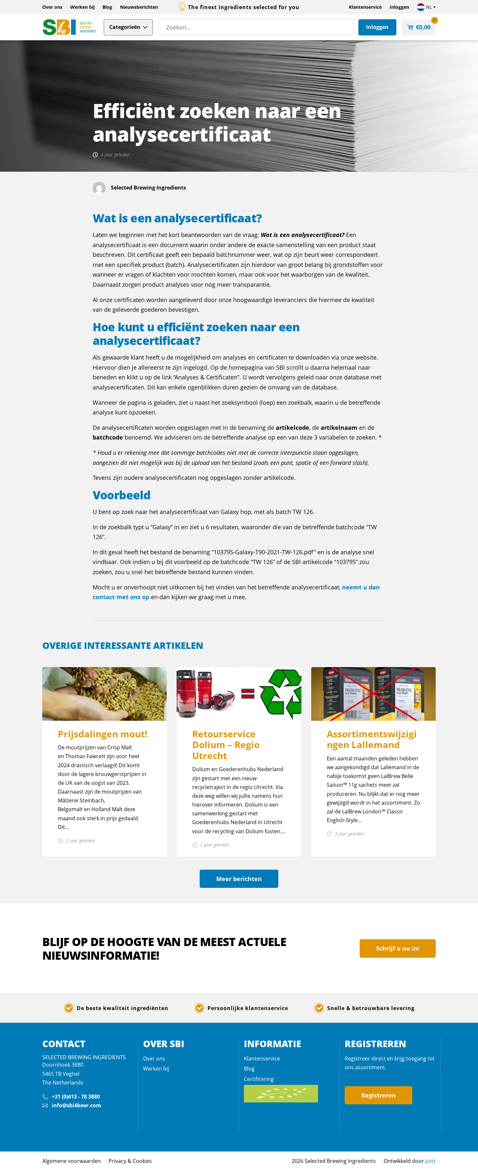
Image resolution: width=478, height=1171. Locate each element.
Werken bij (82, 7)
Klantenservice (365, 7)
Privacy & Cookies (130, 1160)
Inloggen (399, 7)
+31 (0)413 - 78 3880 (76, 1096)
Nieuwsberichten (139, 7)
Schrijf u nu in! (397, 948)
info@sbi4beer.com (76, 1105)
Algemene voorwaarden (71, 1160)
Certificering (259, 1079)
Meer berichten (239, 879)
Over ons (52, 7)
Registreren (378, 1095)
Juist (430, 1160)
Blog (107, 7)
